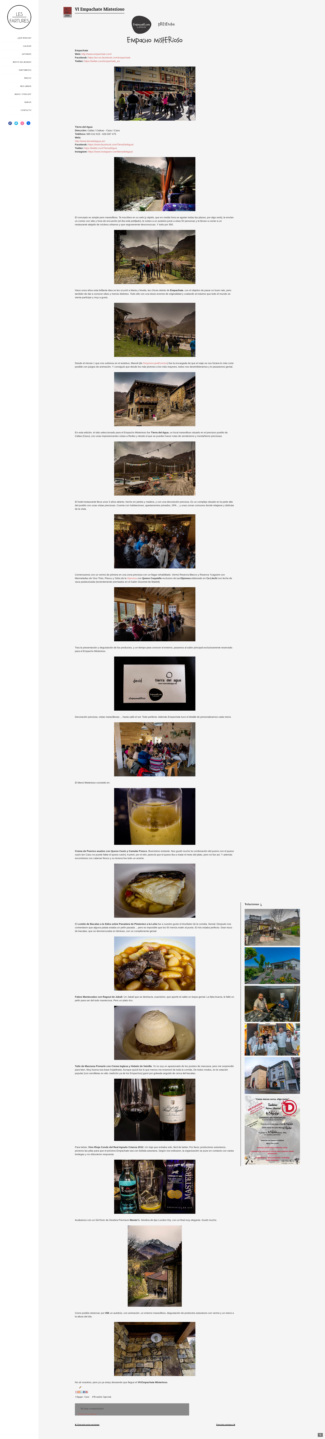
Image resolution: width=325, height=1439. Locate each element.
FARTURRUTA (25, 70)
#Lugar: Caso (82, 1396)
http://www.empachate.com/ (97, 54)
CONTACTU (26, 110)
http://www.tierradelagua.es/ (90, 141)
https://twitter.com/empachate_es (102, 61)
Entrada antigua (224, 1424)
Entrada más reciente (88, 1424)
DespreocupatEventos (155, 363)
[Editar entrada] (79, 1387)
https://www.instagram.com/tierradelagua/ (110, 151)
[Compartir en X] (81, 1392)
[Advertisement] (270, 879)
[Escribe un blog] (79, 1392)
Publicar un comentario (87, 1414)
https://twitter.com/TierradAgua (100, 148)
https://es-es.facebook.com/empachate (109, 57)
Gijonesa (132, 578)
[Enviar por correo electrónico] (76, 1392)
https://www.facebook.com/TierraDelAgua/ (111, 144)
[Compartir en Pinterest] (86, 1392)
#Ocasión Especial (101, 1396)
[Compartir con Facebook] (84, 1392)
